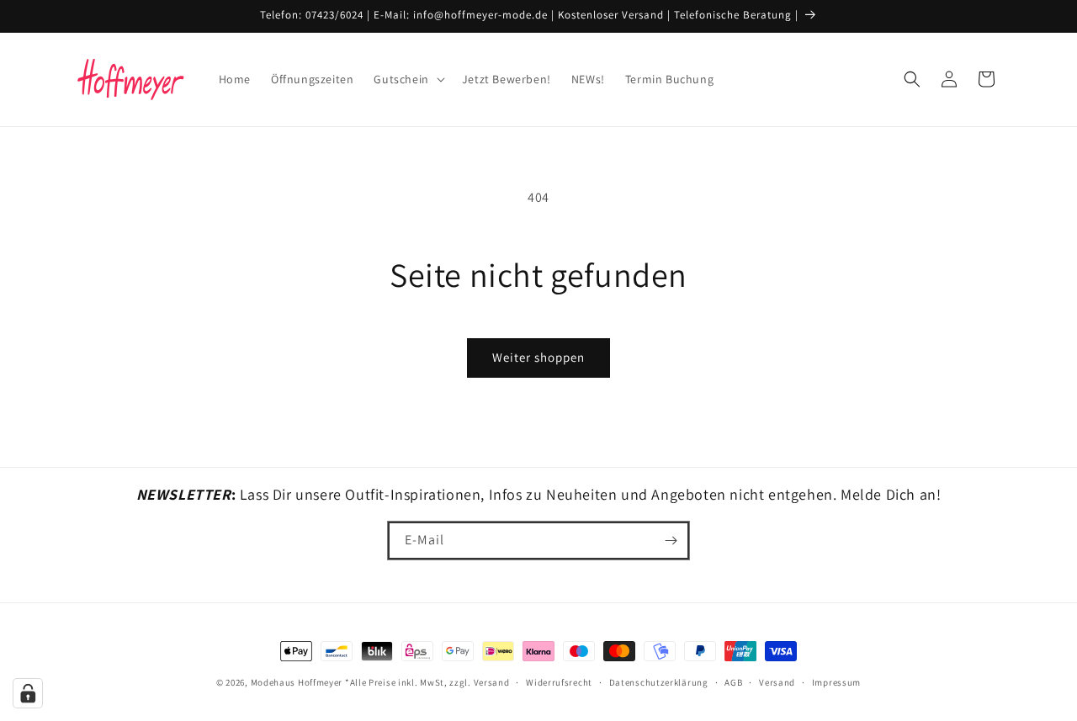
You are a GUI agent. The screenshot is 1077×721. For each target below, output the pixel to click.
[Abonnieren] (670, 540)
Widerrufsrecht (559, 682)
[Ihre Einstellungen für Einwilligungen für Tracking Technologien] (27, 693)
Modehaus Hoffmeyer (297, 682)
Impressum (836, 682)
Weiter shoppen (538, 357)
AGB (733, 682)
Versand (777, 682)
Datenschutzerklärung (658, 682)
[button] (407, 79)
